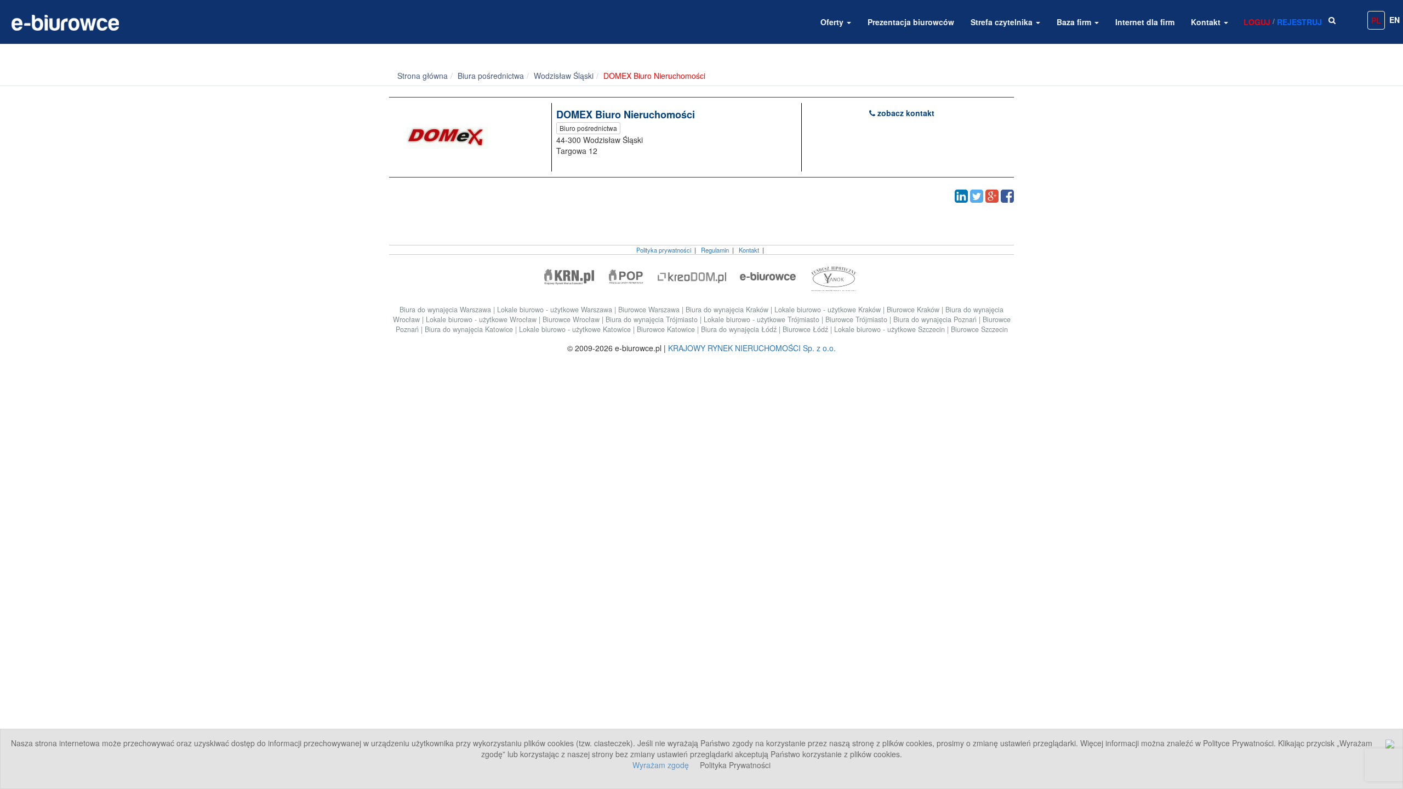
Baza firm (1075, 21)
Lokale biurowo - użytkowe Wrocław (482, 319)
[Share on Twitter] (976, 196)
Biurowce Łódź (806, 329)
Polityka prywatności (663, 249)
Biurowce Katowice (667, 329)
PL (1376, 20)
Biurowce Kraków (914, 310)
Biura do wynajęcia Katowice (470, 329)
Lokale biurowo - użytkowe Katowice (576, 329)
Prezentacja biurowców (911, 21)
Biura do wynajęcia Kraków (728, 310)
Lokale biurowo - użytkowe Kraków (828, 310)
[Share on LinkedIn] (961, 196)
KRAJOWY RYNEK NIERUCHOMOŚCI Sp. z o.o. (752, 347)
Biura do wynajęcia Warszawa (446, 310)
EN (1394, 19)
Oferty (833, 21)
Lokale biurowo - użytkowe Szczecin (890, 329)
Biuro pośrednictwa (588, 128)
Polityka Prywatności (735, 764)
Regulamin (715, 249)
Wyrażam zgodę (660, 764)
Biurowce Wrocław (572, 319)
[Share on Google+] (992, 196)
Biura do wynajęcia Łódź (740, 329)
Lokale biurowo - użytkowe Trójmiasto (763, 319)
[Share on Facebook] (1007, 196)
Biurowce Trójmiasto (857, 319)
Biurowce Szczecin (979, 329)
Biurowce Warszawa (650, 310)
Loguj (1257, 21)
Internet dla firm (1144, 21)
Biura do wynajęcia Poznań (936, 319)
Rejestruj (1299, 21)
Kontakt (1207, 21)
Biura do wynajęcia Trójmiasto (653, 319)
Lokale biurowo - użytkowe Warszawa (555, 310)
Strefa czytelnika (1003, 21)
